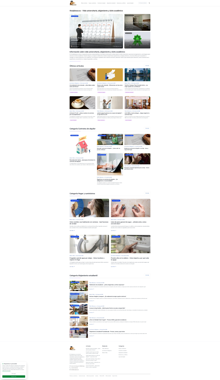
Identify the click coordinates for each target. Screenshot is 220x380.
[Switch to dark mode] (149, 3)
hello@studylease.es (75, 369)
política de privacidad (6, 370)
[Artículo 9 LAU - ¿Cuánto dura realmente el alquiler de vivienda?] (96, 31)
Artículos (88, 346)
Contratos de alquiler (101, 3)
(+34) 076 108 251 (74, 367)
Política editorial (108, 375)
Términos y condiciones (73, 375)
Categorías (121, 346)
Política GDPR (102, 375)
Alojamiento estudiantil (111, 3)
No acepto (14, 373)
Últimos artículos (84, 3)
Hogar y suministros (92, 3)
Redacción (104, 346)
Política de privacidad (90, 375)
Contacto (96, 375)
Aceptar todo (13, 376)
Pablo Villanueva (100, 111)
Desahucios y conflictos (121, 3)
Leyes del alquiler (130, 3)
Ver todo (147, 65)
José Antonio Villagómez (74, 83)
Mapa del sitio (114, 375)
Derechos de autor (82, 375)
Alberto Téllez (127, 83)
